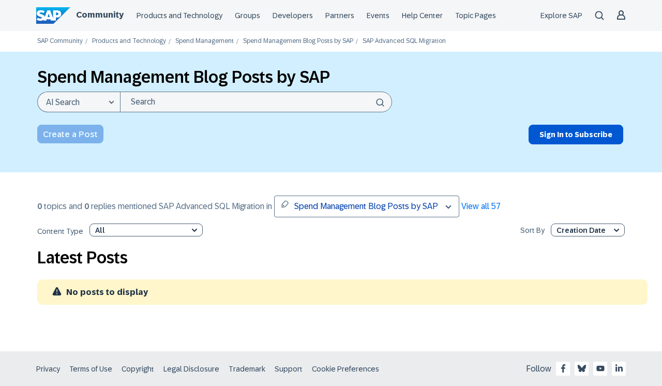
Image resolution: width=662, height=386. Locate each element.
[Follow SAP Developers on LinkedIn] (619, 368)
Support (289, 369)
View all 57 (481, 206)
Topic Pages (475, 15)
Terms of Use (90, 369)
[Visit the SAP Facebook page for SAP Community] (563, 368)
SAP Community (60, 41)
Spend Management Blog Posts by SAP (298, 41)
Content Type (60, 231)
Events (378, 15)
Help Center (422, 15)
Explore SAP (561, 15)
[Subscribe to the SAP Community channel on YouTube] (600, 368)
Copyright (138, 369)
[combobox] (256, 102)
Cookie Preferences (345, 369)
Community (100, 14)
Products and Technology (179, 15)
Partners (339, 15)
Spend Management (204, 41)
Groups (247, 15)
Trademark (247, 369)
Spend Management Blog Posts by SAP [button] (366, 206)
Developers (293, 15)
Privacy (48, 369)
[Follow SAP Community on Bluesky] (582, 368)
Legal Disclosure (191, 369)
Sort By (532, 230)
